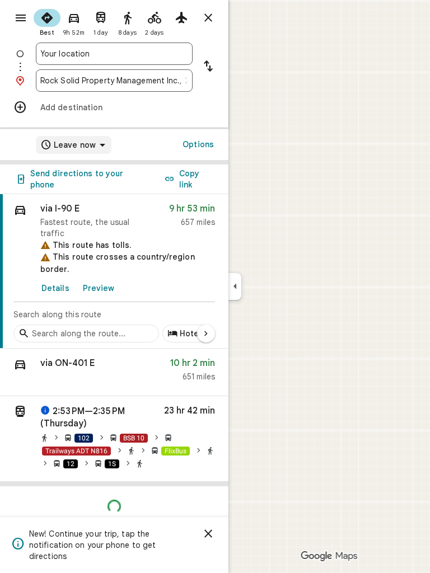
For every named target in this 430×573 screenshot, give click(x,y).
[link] (114, 271)
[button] (114, 372)
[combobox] (114, 54)
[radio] (47, 21)
